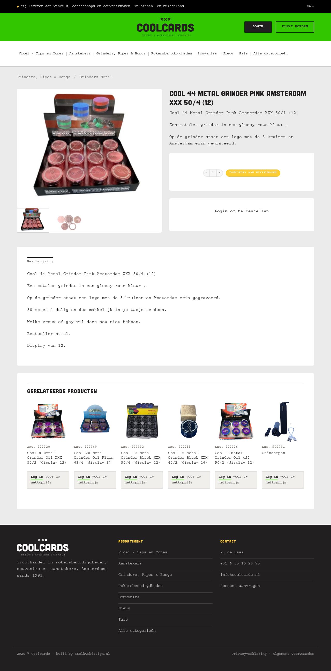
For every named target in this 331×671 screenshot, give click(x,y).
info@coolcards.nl (240, 575)
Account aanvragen (240, 586)
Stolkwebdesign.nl (92, 654)
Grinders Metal (96, 77)
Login (221, 212)
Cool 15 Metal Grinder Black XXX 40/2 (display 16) (188, 458)
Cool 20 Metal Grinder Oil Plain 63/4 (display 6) (94, 458)
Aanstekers (80, 54)
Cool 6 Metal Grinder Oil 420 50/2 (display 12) (234, 458)
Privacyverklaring (249, 654)
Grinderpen (273, 453)
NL (309, 6)
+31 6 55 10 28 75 (240, 564)
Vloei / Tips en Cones (41, 54)
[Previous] (26, 146)
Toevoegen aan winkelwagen (253, 173)
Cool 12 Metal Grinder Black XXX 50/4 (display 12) (141, 458)
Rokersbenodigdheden (171, 54)
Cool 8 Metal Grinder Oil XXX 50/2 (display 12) (47, 458)
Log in (37, 477)
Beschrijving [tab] (40, 262)
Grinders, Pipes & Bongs (121, 54)
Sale (243, 54)
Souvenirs (207, 54)
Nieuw (228, 54)
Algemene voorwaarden (293, 654)
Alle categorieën (270, 54)
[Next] (152, 146)
